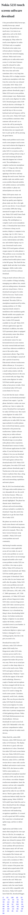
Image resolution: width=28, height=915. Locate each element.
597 (3, 911)
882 (3, 913)
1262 (13, 906)
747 (9, 899)
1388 (12, 897)
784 (3, 902)
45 (3, 897)
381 (12, 911)
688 (3, 906)
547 (12, 904)
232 (13, 899)
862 (18, 908)
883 (18, 902)
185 (22, 899)
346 (18, 906)
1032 (17, 904)
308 (8, 906)
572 (18, 899)
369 (8, 904)
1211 (8, 902)
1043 (22, 906)
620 (21, 911)
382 (22, 904)
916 (13, 902)
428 (17, 897)
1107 (8, 908)
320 (21, 897)
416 (3, 904)
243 (17, 911)
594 (22, 902)
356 (8, 911)
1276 (4, 899)
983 (3, 908)
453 (7, 897)
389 (22, 908)
